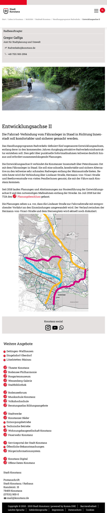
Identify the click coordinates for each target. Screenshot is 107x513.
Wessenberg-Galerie (20, 380)
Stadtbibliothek (17, 384)
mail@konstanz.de (18, 498)
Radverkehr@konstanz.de (21, 47)
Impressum (58, 509)
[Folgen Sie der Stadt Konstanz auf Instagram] (47, 328)
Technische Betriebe (18, 426)
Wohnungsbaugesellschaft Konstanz (29, 430)
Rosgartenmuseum (19, 376)
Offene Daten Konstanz (21, 462)
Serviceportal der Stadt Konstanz (27, 442)
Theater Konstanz (18, 367)
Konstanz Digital (18, 458)
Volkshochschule (18, 401)
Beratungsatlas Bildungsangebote (28, 405)
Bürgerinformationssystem (24, 451)
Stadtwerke (15, 413)
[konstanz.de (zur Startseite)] (22, 11)
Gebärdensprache (38, 509)
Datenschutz (75, 509)
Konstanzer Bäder (18, 418)
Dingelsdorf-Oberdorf (19, 355)
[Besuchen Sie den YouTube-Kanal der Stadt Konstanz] (55, 327)
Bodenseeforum (17, 392)
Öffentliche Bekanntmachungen (25, 446)
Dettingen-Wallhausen (20, 351)
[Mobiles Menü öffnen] (96, 11)
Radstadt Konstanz (42, 19)
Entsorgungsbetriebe (19, 422)
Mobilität (29, 19)
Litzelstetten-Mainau (19, 359)
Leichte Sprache (16, 509)
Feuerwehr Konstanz (20, 435)
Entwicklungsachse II (91, 19)
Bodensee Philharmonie (22, 372)
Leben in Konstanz (15, 19)
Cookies (90, 509)
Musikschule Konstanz (21, 397)
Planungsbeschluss (29, 196)
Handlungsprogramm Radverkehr (66, 19)
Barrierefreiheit (88, 506)
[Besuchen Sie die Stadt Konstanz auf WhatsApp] (61, 327)
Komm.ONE (70, 506)
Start (4, 19)
